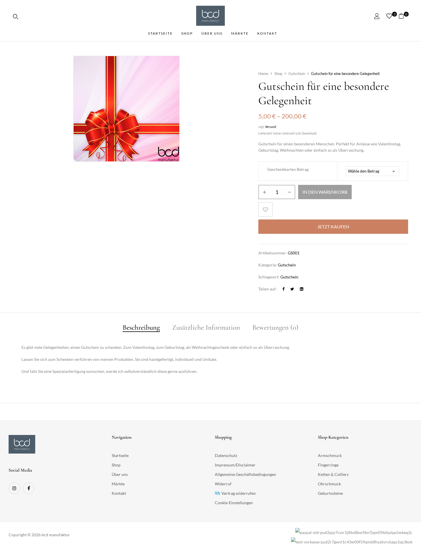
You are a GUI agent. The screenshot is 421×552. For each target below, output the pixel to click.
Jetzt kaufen (333, 226)
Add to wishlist (265, 209)
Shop (278, 73)
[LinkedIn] (301, 288)
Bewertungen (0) (275, 328)
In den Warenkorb (324, 192)
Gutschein (296, 73)
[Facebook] (283, 288)
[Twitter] (292, 288)
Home (263, 73)
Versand (270, 126)
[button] (403, 16)
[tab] (141, 328)
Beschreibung (141, 328)
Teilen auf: (267, 288)
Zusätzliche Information (206, 328)
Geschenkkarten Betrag (287, 169)
